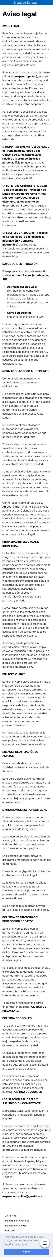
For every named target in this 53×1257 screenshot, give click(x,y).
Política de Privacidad (17, 1220)
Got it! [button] (26, 1251)
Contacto (10, 1230)
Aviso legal (11, 1215)
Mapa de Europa (25, 2)
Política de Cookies (15, 1225)
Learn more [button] (21, 1244)
